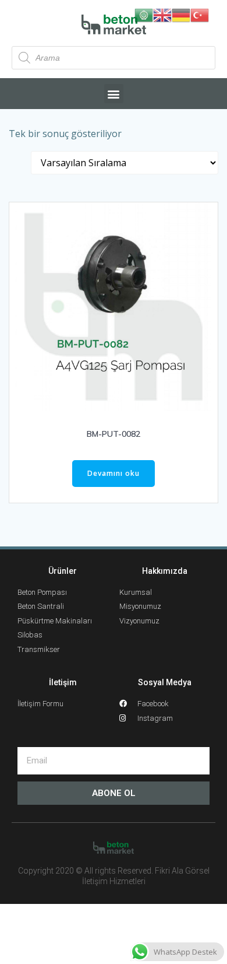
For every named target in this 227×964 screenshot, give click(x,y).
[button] (113, 93)
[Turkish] (199, 14)
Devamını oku (113, 473)
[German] (181, 14)
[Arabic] (143, 14)
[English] (162, 14)
